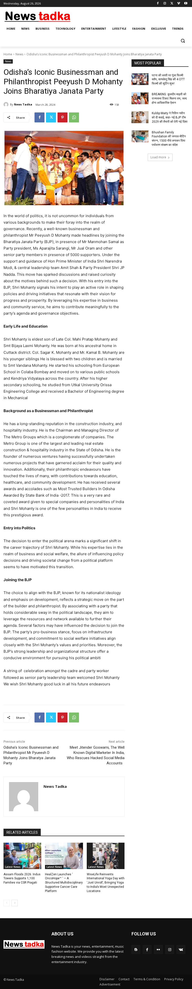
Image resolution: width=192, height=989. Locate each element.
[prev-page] (7, 903)
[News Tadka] (7, 104)
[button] (182, 41)
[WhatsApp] (74, 117)
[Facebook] (158, 3)
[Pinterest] (63, 117)
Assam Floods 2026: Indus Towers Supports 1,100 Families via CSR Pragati (22, 879)
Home (8, 54)
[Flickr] (158, 949)
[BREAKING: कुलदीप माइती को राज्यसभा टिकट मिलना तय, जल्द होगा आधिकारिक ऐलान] (140, 98)
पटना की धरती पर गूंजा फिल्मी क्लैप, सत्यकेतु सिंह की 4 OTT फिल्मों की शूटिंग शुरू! (168, 80)
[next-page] (15, 903)
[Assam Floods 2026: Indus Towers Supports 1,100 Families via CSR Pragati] (22, 856)
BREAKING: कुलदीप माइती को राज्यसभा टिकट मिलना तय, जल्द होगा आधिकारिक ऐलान (169, 98)
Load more (158, 157)
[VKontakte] (180, 949)
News (19, 54)
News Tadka (23, 104)
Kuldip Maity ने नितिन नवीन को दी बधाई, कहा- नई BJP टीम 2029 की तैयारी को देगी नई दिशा (170, 117)
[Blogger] (136, 949)
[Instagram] (165, 3)
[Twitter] (172, 3)
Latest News (12, 867)
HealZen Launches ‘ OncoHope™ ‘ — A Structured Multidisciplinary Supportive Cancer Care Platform (64, 883)
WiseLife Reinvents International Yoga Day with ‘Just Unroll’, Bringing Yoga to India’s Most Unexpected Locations (105, 883)
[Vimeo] (179, 3)
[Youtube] (185, 3)
